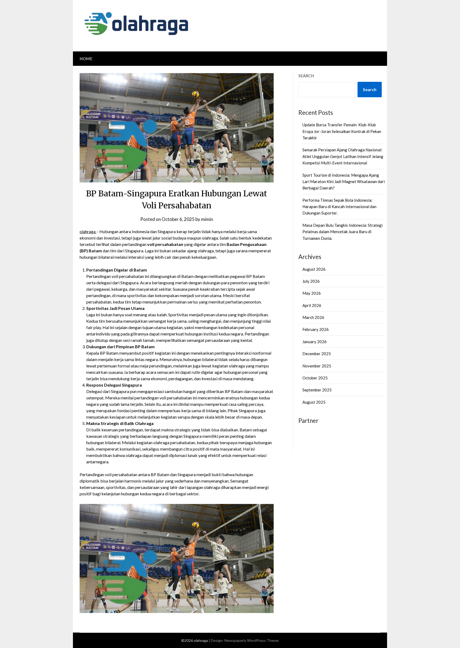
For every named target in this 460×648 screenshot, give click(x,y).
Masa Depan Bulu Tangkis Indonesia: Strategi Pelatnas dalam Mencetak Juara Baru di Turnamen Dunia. (342, 232)
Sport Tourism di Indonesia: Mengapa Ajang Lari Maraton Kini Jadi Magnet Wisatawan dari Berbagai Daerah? (343, 182)
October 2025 (315, 377)
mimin (207, 219)
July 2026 (311, 281)
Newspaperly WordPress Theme (251, 640)
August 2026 (314, 269)
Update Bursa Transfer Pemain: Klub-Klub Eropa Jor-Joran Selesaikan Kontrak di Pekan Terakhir (341, 131)
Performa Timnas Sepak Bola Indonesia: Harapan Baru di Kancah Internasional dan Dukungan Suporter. (339, 207)
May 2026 (311, 293)
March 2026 (313, 317)
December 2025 (316, 353)
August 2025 (314, 402)
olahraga (88, 231)
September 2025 (317, 389)
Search (306, 75)
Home (86, 58)
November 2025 (316, 365)
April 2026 (311, 305)
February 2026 (315, 329)
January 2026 (314, 341)
